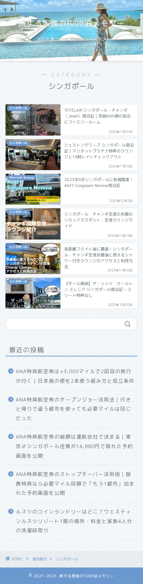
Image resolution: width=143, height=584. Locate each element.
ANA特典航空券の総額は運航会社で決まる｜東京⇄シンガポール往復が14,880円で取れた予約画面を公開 (74, 446)
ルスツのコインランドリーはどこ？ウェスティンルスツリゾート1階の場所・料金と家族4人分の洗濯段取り (74, 521)
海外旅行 (39, 559)
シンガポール (67, 559)
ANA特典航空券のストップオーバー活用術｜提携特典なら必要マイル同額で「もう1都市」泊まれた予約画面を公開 (75, 483)
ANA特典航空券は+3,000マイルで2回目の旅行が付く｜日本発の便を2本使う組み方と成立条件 (75, 376)
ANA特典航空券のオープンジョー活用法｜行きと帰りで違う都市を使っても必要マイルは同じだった (73, 409)
